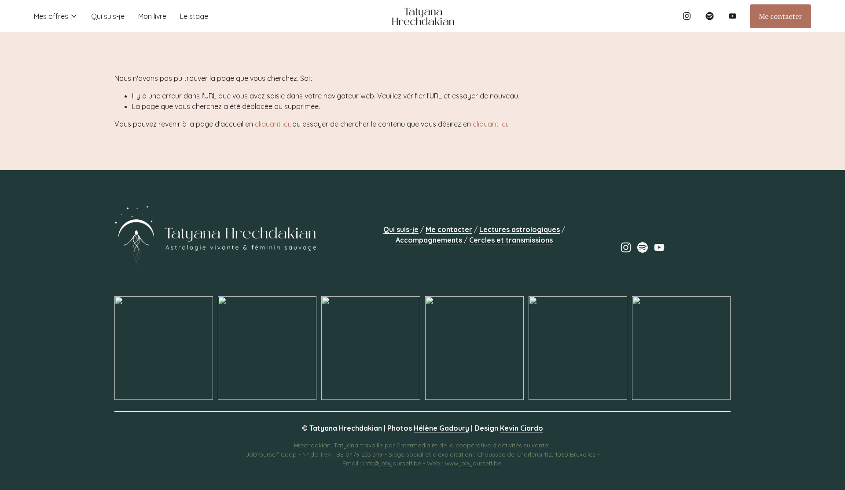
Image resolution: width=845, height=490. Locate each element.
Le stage (194, 16)
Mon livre (152, 16)
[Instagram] (686, 16)
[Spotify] (709, 16)
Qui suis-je (108, 16)
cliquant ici (272, 124)
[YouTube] (732, 16)
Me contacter (780, 16)
